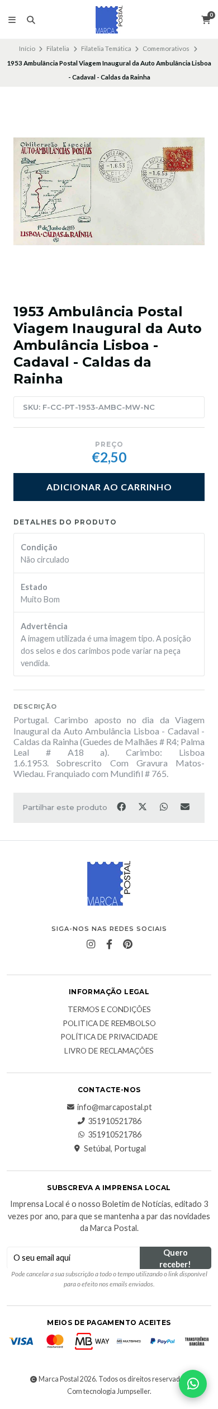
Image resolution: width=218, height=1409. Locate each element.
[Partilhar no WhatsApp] (164, 806)
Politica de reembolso (109, 1024)
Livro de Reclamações (109, 1051)
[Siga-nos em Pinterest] (127, 944)
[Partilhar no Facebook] (121, 806)
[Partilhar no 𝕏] (143, 806)
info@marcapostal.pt (114, 1107)
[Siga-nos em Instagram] (90, 944)
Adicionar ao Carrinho (109, 486)
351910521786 (114, 1121)
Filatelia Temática (106, 48)
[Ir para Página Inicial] (109, 20)
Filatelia (57, 48)
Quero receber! (175, 1258)
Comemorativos (166, 48)
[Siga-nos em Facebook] (109, 944)
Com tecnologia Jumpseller (108, 1391)
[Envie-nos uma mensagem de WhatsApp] (193, 1384)
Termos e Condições (109, 1010)
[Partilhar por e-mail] (185, 806)
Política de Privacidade (109, 1037)
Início (27, 48)
